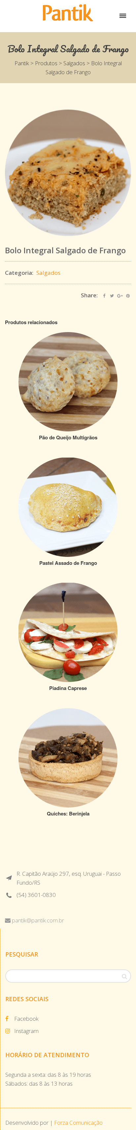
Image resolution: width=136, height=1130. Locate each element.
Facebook (26, 1018)
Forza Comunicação (78, 1122)
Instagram (26, 1031)
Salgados (48, 272)
